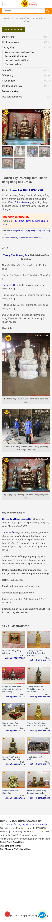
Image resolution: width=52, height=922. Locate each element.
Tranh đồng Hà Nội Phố (35, 758)
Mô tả (5, 249)
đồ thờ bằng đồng (22, 202)
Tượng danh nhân (13, 64)
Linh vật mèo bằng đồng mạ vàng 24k (10, 724)
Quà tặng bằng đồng (12, 97)
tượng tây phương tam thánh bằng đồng (26, 238)
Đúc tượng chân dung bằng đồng (19, 52)
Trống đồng (7, 75)
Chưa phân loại (17, 231)
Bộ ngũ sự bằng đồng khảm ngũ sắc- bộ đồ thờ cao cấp (11, 689)
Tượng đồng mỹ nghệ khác (17, 60)
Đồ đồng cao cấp (10, 42)
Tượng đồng (22, 18)
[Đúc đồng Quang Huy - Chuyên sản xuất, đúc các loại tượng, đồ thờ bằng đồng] (29, 4)
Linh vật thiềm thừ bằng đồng (10, 792)
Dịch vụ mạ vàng (10, 91)
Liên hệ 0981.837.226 (26, 190)
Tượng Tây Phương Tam (16, 255)
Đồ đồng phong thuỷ (12, 86)
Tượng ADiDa (9, 285)
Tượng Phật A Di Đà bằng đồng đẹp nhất (11, 758)
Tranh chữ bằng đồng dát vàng (11, 652)
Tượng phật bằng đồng (16, 56)
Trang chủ (8, 18)
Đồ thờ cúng (8, 37)
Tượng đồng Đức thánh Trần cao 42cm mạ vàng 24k (36, 653)
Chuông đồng (9, 81)
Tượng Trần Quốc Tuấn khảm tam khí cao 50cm (35, 689)
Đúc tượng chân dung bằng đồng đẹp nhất (36, 792)
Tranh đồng (7, 70)
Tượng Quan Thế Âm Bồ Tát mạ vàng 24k (36, 724)
